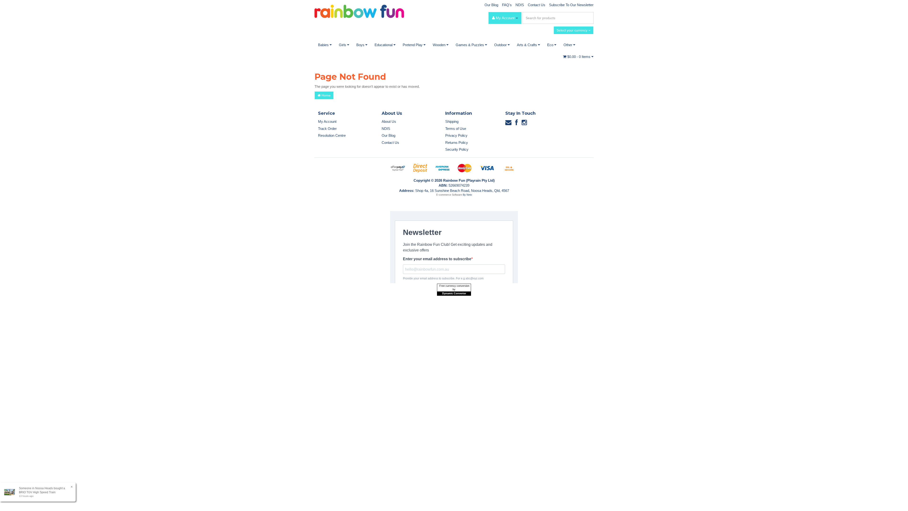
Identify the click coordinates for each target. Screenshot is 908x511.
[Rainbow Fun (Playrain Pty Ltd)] (359, 11)
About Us (389, 121)
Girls (343, 45)
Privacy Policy (456, 135)
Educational (384, 45)
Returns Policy (456, 143)
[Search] (589, 18)
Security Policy (456, 149)
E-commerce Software (449, 194)
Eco (550, 45)
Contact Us (536, 5)
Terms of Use (455, 129)
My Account (327, 121)
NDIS (519, 5)
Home (326, 95)
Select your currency (572, 30)
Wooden (439, 45)
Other (568, 45)
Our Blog (491, 5)
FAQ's (507, 5)
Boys (360, 45)
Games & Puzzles (470, 45)
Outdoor (501, 45)
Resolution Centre (332, 135)
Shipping (451, 121)
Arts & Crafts (527, 45)
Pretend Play (413, 45)
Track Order (327, 129)
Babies (324, 45)
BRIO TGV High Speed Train (37, 492)
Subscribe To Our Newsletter (571, 5)
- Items (579, 57)
